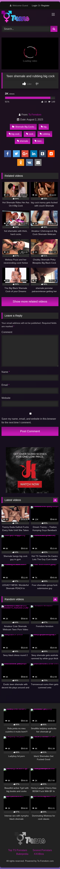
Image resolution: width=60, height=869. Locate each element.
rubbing (46, 134)
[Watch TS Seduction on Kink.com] (30, 492)
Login (34, 5)
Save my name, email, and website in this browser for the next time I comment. (29, 420)
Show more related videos (30, 301)
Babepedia (22, 854)
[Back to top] (50, 860)
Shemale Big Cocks (24, 126)
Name (6, 372)
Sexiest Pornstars (42, 850)
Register (45, 5)
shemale (24, 141)
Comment (7, 332)
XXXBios (39, 854)
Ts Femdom (34, 114)
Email (5, 385)
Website (6, 398)
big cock (15, 134)
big (45, 126)
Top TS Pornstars (17, 850)
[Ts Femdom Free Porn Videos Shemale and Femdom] (25, 17)
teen (39, 141)
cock (31, 134)
